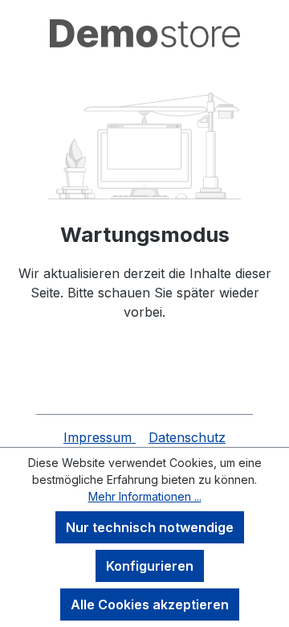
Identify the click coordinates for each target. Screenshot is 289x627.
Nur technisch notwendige (150, 527)
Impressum (99, 437)
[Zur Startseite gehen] (144, 33)
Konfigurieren (149, 566)
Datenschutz (187, 437)
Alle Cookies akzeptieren (150, 604)
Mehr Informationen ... (144, 496)
